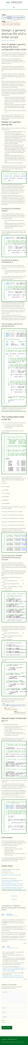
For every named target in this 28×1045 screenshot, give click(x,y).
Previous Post (14, 896)
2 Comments (5, 40)
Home (3, 1042)
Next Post (14, 899)
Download (12, 1042)
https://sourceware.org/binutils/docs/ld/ (11, 875)
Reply (25, 943)
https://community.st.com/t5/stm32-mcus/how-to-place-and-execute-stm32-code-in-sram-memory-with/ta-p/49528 (14, 969)
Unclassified (12, 40)
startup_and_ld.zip (6, 871)
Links (17, 1042)
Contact (22, 1042)
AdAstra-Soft (16, 2)
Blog (7, 1042)
